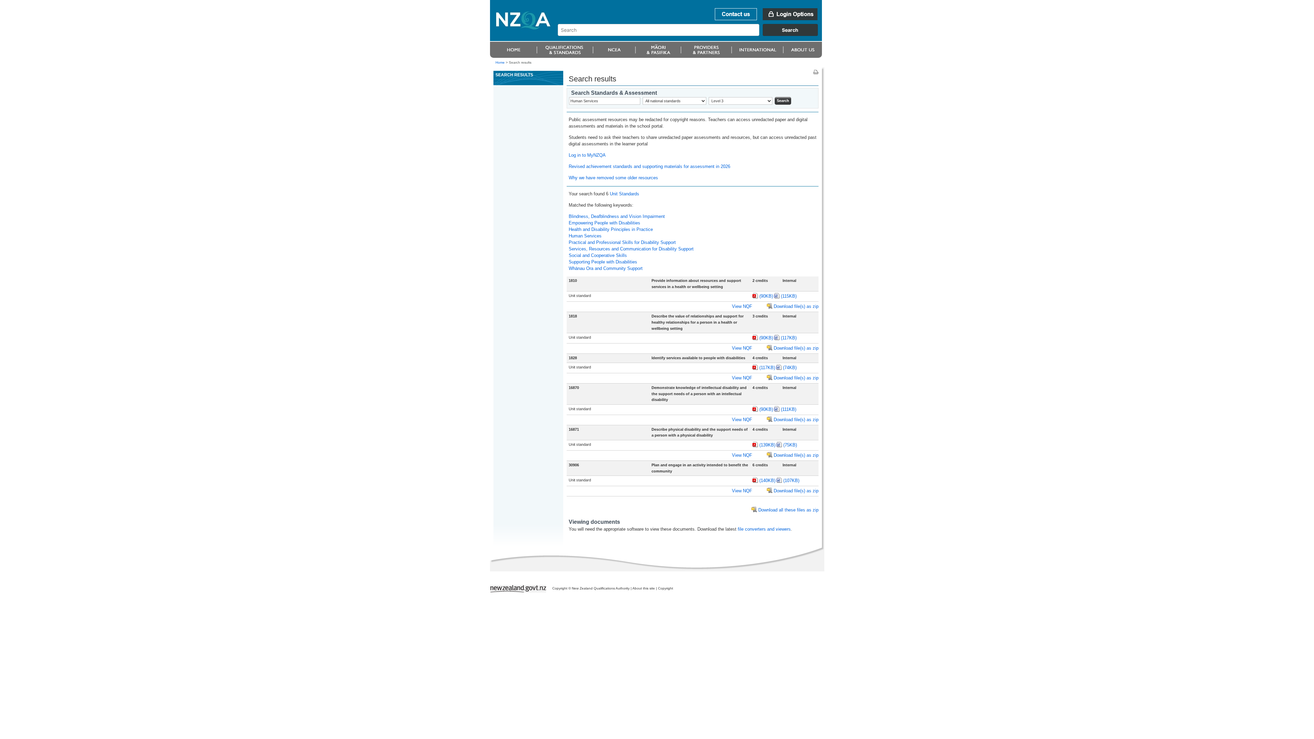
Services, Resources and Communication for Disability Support (631, 248)
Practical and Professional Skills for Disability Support (622, 242)
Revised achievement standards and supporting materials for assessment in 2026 (649, 166)
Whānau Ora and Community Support (606, 268)
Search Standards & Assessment (614, 93)
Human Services (585, 235)
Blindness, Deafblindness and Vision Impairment (617, 216)
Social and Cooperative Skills (598, 255)
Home (500, 62)
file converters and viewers (764, 529)
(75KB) (790, 445)
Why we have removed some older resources (613, 177)
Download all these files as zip (788, 510)
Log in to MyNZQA (587, 155)
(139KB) (767, 445)
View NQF (742, 306)
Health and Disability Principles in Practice (611, 229)
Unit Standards (624, 193)
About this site (643, 588)
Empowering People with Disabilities (604, 222)
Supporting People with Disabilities (603, 261)
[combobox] (691, 34)
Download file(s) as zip (796, 306)
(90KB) (766, 296)
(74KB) (790, 367)
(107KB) (791, 480)
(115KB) (789, 296)
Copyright (665, 588)
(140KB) (767, 480)
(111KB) (788, 409)
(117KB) (789, 337)
